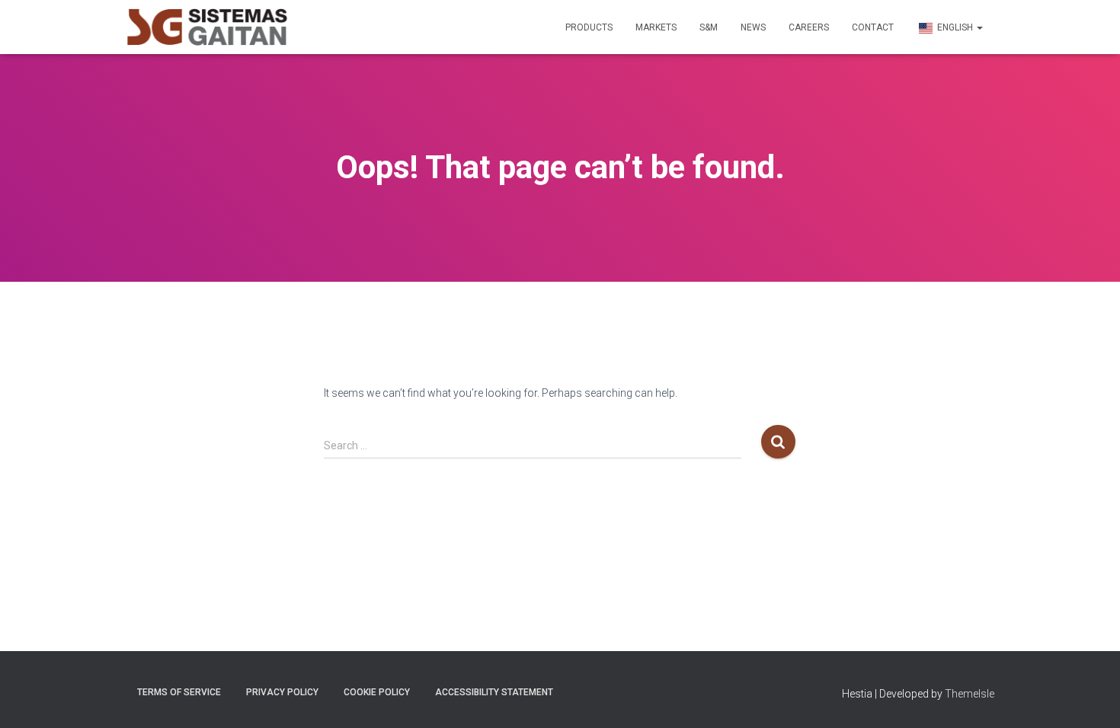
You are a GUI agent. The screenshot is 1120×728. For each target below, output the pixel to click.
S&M (708, 27)
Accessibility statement (494, 692)
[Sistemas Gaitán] (207, 27)
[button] (979, 27)
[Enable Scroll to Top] (1089, 698)
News (753, 27)
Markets (656, 27)
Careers (809, 27)
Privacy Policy (282, 692)
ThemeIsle (969, 694)
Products (589, 27)
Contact (873, 27)
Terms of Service (179, 692)
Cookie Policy (377, 692)
